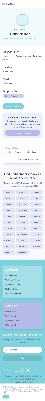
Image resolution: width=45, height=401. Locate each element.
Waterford (22, 246)
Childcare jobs (11, 325)
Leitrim (22, 222)
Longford (8, 228)
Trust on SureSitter (13, 293)
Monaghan (22, 234)
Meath (8, 234)
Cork (36, 198)
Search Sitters (11, 275)
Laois (9, 222)
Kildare (22, 216)
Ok (5, 397)
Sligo (22, 240)
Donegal (22, 204)
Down (36, 204)
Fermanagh (22, 210)
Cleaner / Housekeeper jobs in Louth (22, 152)
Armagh (22, 192)
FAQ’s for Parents (12, 280)
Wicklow (22, 252)
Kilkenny (36, 216)
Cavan (8, 198)
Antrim (8, 192)
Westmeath (36, 246)
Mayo (36, 228)
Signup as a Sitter (12, 320)
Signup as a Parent (12, 284)
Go (22, 358)
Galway (36, 210)
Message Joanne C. (22, 133)
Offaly (36, 234)
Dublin (8, 210)
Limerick (36, 222)
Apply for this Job (13, 106)
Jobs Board (10, 311)
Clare (22, 198)
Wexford (8, 252)
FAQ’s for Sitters (12, 316)
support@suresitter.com (22, 382)
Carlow (36, 192)
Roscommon (9, 240)
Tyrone (9, 246)
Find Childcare (11, 289)
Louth (22, 228)
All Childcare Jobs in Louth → (29, 160)
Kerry (8, 216)
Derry (8, 204)
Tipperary (36, 240)
